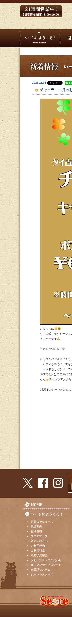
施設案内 (36, 526)
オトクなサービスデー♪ (45, 564)
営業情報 (36, 531)
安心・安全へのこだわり (46, 560)
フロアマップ (39, 536)
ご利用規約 (38, 545)
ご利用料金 (38, 550)
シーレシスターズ (42, 574)
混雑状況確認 (39, 555)
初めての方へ (39, 540)
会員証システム (40, 569)
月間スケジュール (42, 521)
